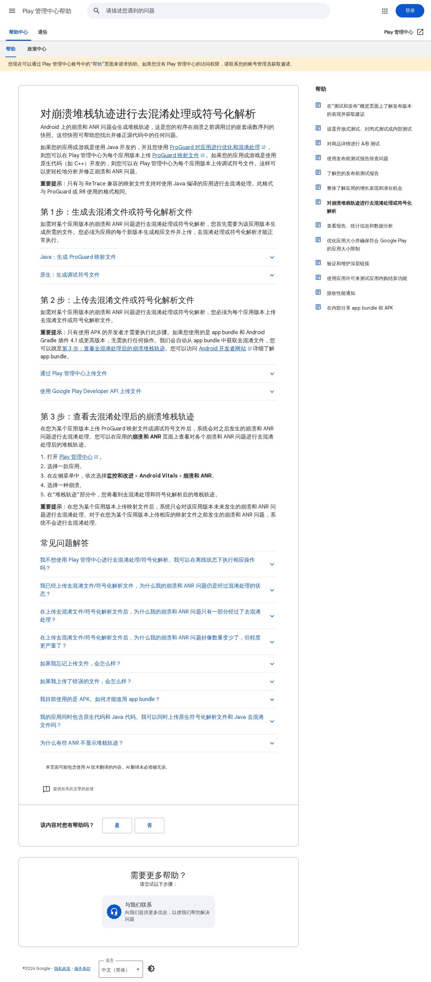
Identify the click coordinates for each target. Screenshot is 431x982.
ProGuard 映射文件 (175, 155)
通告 (42, 32)
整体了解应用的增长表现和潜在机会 (364, 188)
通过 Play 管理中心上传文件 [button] (73, 373)
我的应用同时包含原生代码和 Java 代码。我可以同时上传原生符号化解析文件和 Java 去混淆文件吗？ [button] (152, 721)
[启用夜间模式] (151, 968)
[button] (12, 11)
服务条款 (82, 968)
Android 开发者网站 (222, 348)
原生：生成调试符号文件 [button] (70, 275)
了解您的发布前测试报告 (353, 173)
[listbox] (121, 969)
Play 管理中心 (76, 457)
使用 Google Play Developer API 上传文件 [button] (90, 391)
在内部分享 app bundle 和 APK (360, 308)
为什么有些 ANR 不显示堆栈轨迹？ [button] (82, 743)
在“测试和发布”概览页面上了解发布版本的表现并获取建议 (369, 110)
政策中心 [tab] (37, 49)
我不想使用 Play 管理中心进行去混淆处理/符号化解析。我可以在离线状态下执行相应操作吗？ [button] (147, 564)
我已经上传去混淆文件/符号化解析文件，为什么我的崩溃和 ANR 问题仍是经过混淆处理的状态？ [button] (150, 590)
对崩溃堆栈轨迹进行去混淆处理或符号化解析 (369, 207)
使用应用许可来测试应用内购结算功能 (367, 278)
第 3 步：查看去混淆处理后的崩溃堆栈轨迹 (113, 348)
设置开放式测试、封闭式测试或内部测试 (369, 129)
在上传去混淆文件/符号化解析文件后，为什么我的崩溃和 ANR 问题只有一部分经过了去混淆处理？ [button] (150, 615)
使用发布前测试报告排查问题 (357, 158)
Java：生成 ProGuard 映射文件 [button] (78, 257)
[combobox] (218, 11)
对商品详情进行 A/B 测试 (353, 144)
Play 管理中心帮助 (47, 11)
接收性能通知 (341, 293)
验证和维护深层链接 (348, 263)
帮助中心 (18, 32)
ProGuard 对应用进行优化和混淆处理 (215, 147)
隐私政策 (62, 968)
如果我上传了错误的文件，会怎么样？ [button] (86, 681)
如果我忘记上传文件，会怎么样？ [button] (80, 663)
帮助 (97, 64)
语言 (110, 960)
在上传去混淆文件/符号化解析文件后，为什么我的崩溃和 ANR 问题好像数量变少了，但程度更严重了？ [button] (150, 641)
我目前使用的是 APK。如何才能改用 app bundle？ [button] (100, 699)
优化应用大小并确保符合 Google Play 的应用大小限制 (367, 245)
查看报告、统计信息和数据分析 (360, 226)
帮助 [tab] (10, 49)
